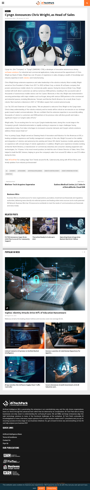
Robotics (7, 11)
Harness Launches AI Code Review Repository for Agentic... (63, 352)
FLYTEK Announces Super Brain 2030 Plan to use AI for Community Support (17, 239)
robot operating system (69, 170)
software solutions (12, 72)
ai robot (12, 170)
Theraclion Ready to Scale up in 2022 (43, 238)
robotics (26, 78)
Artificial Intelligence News (12, 434)
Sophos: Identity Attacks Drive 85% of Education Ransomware (35, 313)
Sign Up (5, 443)
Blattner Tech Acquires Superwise (20, 184)
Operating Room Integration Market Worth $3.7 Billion (70, 238)
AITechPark (13, 160)
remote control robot (52, 170)
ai (6, 170)
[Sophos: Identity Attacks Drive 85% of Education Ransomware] (45, 284)
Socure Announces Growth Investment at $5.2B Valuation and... (62, 386)
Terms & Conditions (10, 437)
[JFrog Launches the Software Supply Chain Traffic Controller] (24, 369)
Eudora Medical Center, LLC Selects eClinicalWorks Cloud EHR (69, 186)
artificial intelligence (35, 170)
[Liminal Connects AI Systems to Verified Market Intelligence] (24, 335)
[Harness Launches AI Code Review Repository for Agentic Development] (65, 335)
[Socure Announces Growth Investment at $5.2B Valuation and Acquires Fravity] (65, 369)
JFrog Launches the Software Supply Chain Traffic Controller (22, 386)
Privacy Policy (52, 488)
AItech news (21, 170)
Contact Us (6, 440)
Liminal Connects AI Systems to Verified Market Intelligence (22, 352)
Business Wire (11, 18)
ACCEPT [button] (41, 488)
